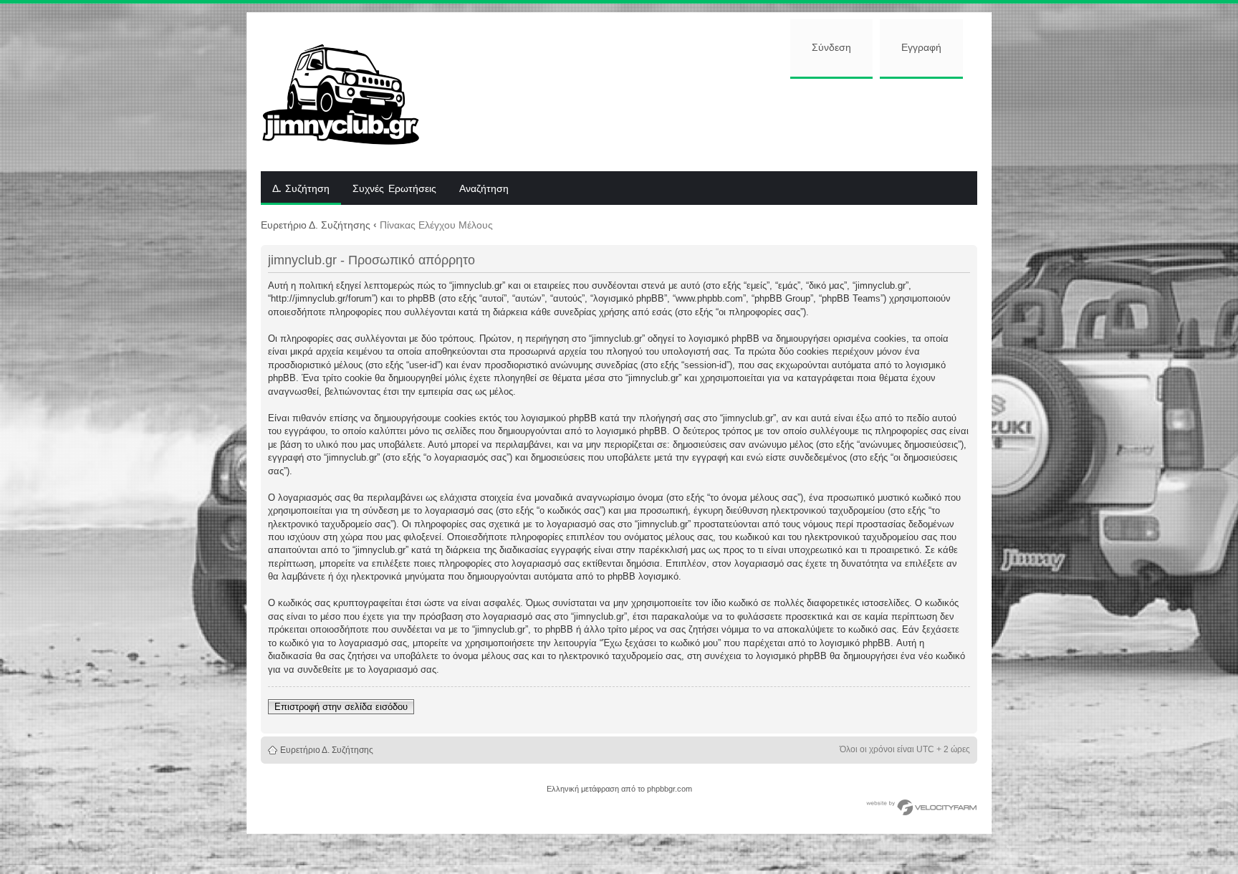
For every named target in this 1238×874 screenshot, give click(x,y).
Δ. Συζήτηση (301, 189)
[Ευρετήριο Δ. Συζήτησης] (351, 92)
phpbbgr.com (669, 788)
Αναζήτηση (484, 189)
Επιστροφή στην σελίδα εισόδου (341, 706)
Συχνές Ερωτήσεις (394, 189)
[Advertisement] (710, 123)
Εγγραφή (921, 48)
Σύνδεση (831, 48)
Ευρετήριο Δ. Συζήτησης (315, 225)
